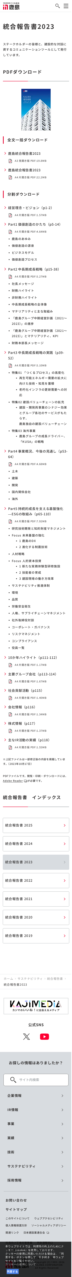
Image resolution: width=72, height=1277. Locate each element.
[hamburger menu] (66, 6)
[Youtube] (44, 1037)
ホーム (8, 978)
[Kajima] (11, 6)
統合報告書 (55, 978)
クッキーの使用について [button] (20, 1264)
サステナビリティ (30, 978)
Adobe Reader (13, 780)
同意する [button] (12, 1271)
